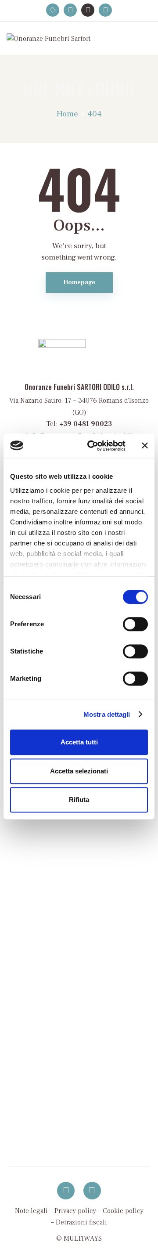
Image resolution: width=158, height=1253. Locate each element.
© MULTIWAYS (79, 1238)
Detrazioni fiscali (81, 1222)
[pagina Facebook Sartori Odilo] (66, 1190)
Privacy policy (75, 1210)
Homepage (79, 282)
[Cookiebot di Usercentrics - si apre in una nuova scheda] (93, 445)
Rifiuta (79, 799)
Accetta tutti (79, 742)
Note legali (31, 1210)
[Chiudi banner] (145, 446)
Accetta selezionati (79, 771)
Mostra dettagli (106, 714)
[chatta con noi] (92, 1190)
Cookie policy (123, 1210)
